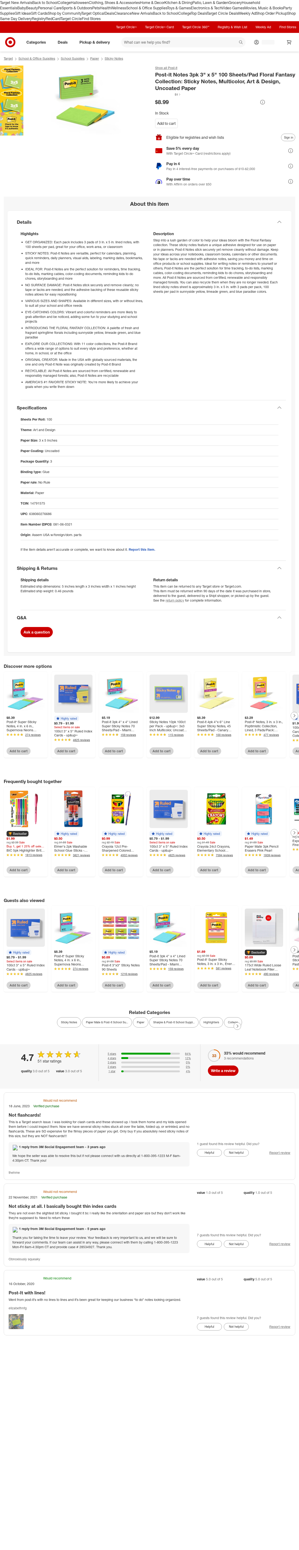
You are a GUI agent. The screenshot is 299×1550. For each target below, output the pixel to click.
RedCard (53, 18)
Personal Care (50, 8)
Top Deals (199, 13)
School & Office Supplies (146, 8)
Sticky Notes (114, 58)
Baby (21, 8)
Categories (36, 42)
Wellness (118, 8)
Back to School (45, 2)
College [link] (233, 1022)
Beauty (32, 8)
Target (8, 58)
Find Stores (91, 18)
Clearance (123, 13)
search (241, 42)
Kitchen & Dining (178, 2)
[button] (168, 94)
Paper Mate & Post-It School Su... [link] (107, 1022)
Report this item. (142, 549)
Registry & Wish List (232, 27)
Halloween (80, 2)
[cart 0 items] (289, 42)
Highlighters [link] (211, 1022)
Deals (109, 13)
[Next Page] (294, 715)
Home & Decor (152, 2)
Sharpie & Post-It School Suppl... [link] (174, 1022)
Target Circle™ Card (159, 27)
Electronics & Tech (206, 8)
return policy (175, 600)
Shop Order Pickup (271, 13)
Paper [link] (140, 1022)
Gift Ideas (22, 13)
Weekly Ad (247, 13)
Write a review (223, 1070)
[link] (168, 94)
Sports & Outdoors (77, 8)
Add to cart (166, 123)
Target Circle (71, 18)
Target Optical (93, 13)
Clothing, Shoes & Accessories (114, 2)
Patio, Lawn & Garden (210, 2)
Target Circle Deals (222, 13)
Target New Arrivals (16, 2)
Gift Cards (39, 13)
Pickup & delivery (94, 42)
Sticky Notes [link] (69, 1022)
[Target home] (10, 42)
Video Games (233, 8)
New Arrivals (142, 13)
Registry (39, 18)
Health (105, 8)
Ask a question (37, 632)
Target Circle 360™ (195, 27)
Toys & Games (179, 8)
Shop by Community (64, 13)
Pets (96, 8)
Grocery (235, 2)
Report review (279, 1153)
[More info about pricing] (262, 102)
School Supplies (73, 58)
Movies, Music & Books (263, 8)
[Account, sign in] (265, 42)
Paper (94, 58)
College (64, 2)
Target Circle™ (126, 27)
